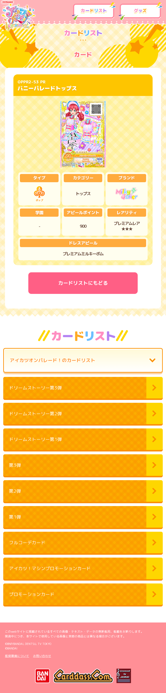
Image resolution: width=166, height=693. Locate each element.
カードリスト (94, 11)
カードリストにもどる (83, 282)
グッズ (140, 11)
